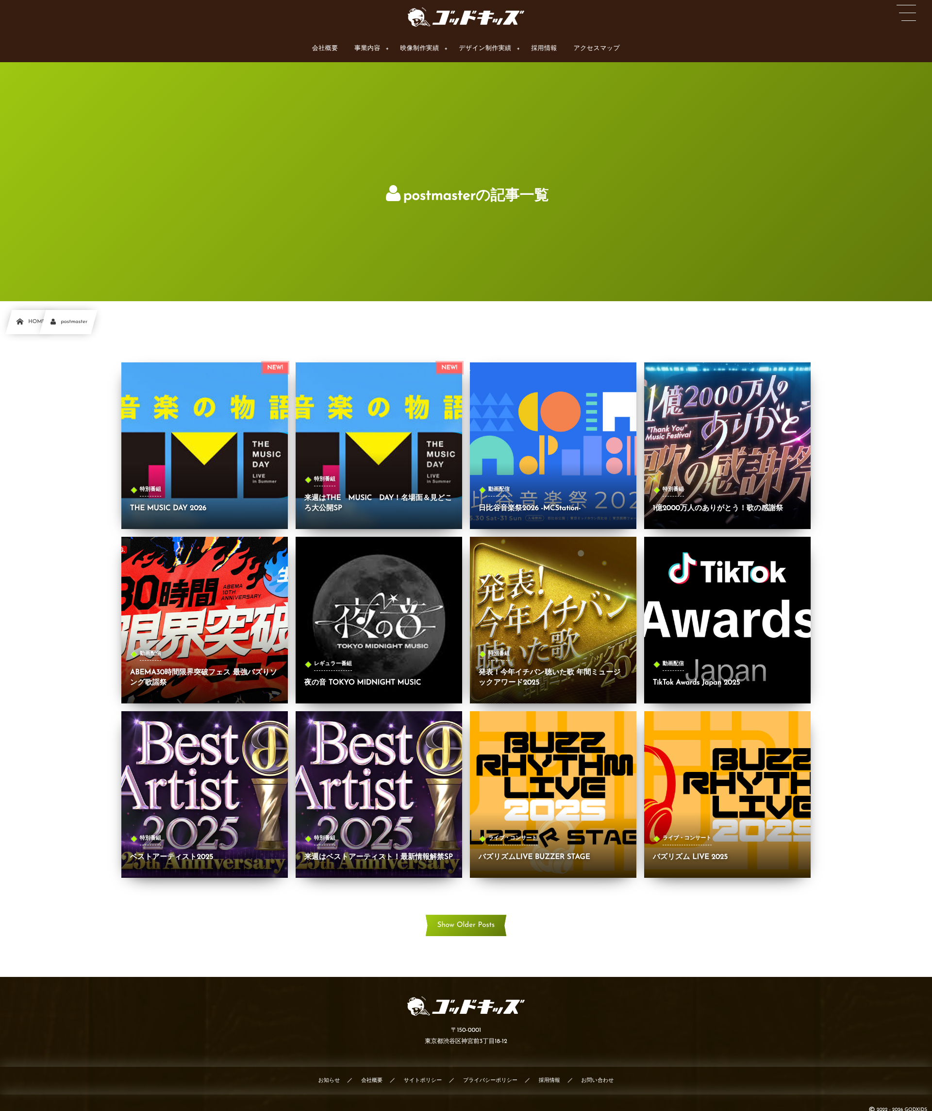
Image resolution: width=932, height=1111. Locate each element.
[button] (906, 13)
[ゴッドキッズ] (466, 17)
